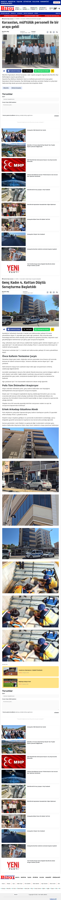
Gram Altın (34, 7)
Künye (3, 883)
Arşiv (14, 883)
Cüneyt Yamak (37, 888)
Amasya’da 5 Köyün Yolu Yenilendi (36, 234)
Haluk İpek (26, 888)
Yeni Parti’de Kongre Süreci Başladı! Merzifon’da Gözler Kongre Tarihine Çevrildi (41, 264)
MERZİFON (11, 1)
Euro (25, 7)
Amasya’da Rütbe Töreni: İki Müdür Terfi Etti (38, 219)
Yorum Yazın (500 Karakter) (9, 102)
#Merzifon (6, 88)
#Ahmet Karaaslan (16, 88)
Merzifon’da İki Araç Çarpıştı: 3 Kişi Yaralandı (38, 189)
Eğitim (43, 888)
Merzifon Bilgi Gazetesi (8, 18)
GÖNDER (56, 116)
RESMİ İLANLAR (5, 13)
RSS (16, 894)
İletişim (8, 883)
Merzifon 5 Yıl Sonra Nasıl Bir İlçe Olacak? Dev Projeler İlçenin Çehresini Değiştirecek (41, 145)
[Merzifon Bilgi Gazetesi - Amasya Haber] (8, 877)
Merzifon (8, 888)
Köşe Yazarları (44, 883)
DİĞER (36, 13)
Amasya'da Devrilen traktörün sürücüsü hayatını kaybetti (42, 249)
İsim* (3, 96)
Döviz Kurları (52, 883)
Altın (56, 888)
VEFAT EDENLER (28, 13)
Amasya (33, 31)
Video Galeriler (36, 883)
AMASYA (4, 1)
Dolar (17, 7)
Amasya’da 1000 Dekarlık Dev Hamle (36, 130)
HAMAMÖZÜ (44, 1)
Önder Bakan (19, 888)
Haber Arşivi (19, 883)
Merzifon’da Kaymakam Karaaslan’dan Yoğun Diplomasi (41, 204)
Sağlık (47, 888)
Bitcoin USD (43, 7)
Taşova (52, 888)
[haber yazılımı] (53, 899)
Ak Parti (13, 888)
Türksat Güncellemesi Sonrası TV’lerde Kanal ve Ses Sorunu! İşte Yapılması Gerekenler (42, 175)
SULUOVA (35, 1)
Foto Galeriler (27, 883)
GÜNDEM (19, 13)
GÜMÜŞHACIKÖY (6, 3)
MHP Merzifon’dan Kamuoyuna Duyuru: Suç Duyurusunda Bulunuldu (42, 160)
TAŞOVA (19, 1)
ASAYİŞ (16, 279)
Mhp (31, 888)
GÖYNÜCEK (27, 1)
